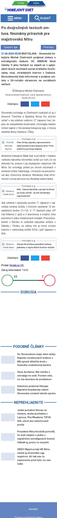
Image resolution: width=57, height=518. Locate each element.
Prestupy (48, 47)
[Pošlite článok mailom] (45, 104)
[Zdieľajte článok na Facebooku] (25, 104)
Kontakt (33, 509)
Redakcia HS (17, 265)
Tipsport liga (10, 47)
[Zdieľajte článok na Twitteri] (35, 104)
